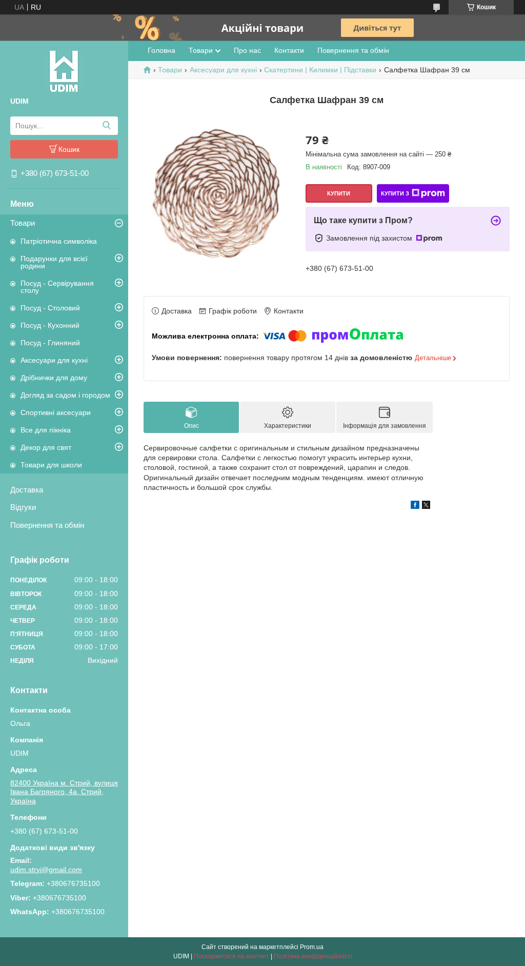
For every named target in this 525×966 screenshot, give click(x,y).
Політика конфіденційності (313, 956)
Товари (22, 223)
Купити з (395, 193)
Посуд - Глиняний (50, 343)
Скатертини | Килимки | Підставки (320, 69)
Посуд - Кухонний (50, 325)
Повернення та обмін (47, 525)
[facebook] (415, 506)
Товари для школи (51, 465)
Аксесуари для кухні (54, 360)
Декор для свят (46, 447)
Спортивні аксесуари (56, 412)
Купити (338, 193)
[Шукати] (106, 125)
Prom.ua (312, 947)
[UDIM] (64, 71)
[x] (426, 506)
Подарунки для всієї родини (54, 262)
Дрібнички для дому (54, 377)
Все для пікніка (46, 430)
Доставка (26, 489)
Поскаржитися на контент (231, 956)
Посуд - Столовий (50, 308)
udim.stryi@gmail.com (46, 869)
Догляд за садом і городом (65, 395)
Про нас (247, 50)
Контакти (289, 50)
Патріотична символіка (59, 241)
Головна (161, 50)
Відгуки (23, 507)
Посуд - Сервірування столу (57, 286)
